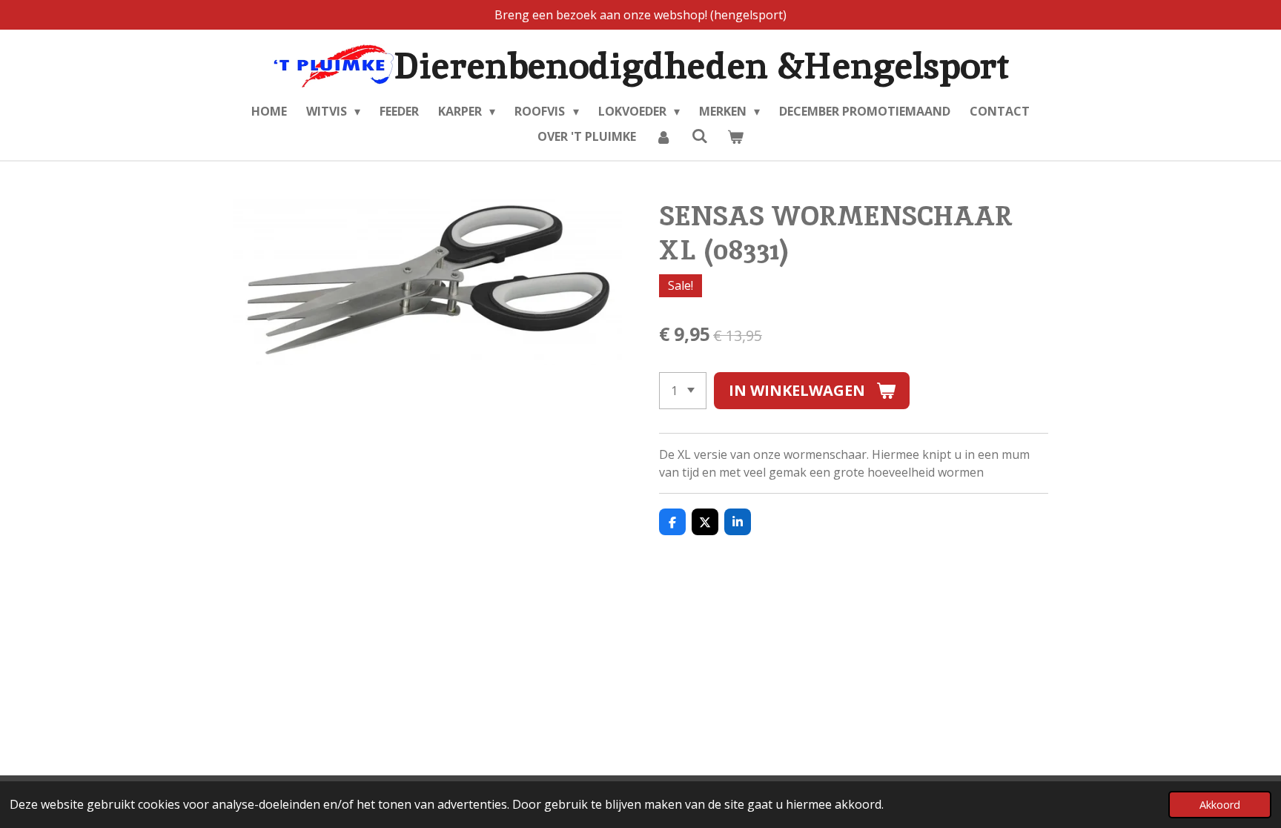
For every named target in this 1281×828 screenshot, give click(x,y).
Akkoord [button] (1219, 805)
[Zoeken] (699, 136)
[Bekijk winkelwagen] (735, 136)
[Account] (663, 136)
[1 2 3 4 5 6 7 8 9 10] (682, 390)
